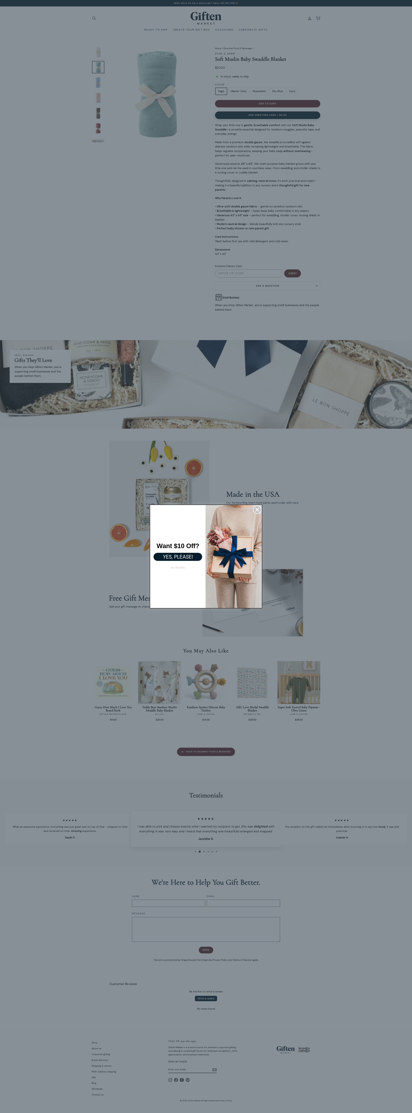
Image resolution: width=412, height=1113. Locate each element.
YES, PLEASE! (178, 556)
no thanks (178, 567)
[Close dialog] (257, 510)
